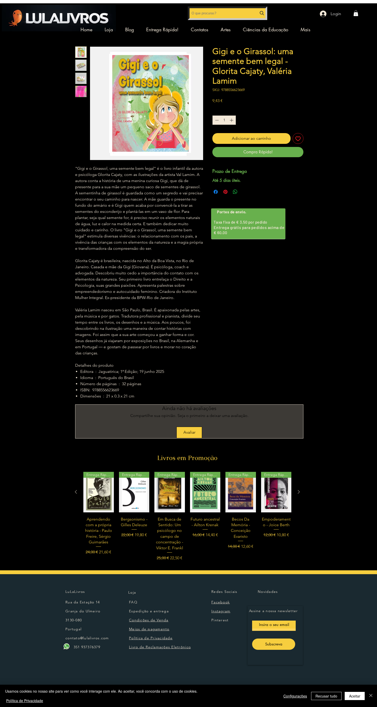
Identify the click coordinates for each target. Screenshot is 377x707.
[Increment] (232, 120)
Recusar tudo (326, 696)
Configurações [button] (295, 696)
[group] (187, 516)
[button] (355, 13)
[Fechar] (371, 696)
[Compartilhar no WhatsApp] (235, 192)
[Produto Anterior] (76, 492)
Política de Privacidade (24, 700)
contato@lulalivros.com (87, 638)
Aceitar (354, 696)
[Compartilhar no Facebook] (216, 192)
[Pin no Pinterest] (225, 192)
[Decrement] (216, 120)
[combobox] (227, 13)
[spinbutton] (224, 120)
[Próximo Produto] (299, 492)
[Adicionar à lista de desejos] (298, 138)
